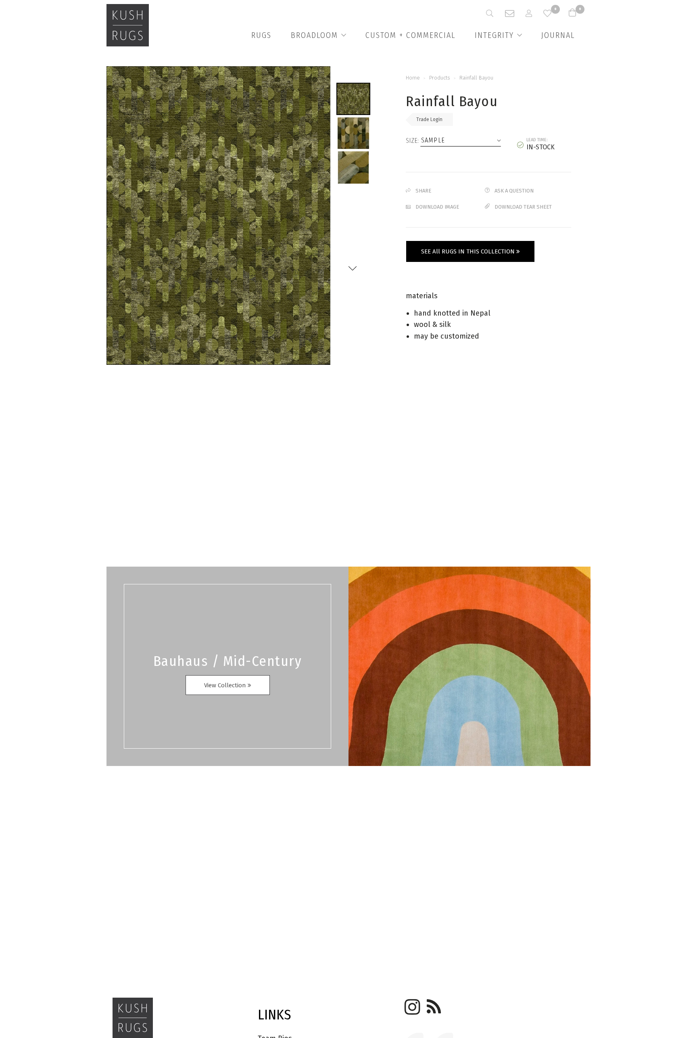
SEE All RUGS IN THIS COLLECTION (468, 251)
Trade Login (429, 119)
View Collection (226, 685)
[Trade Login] (534, 13)
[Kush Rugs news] (433, 1004)
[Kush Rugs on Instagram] (411, 1004)
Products (439, 78)
